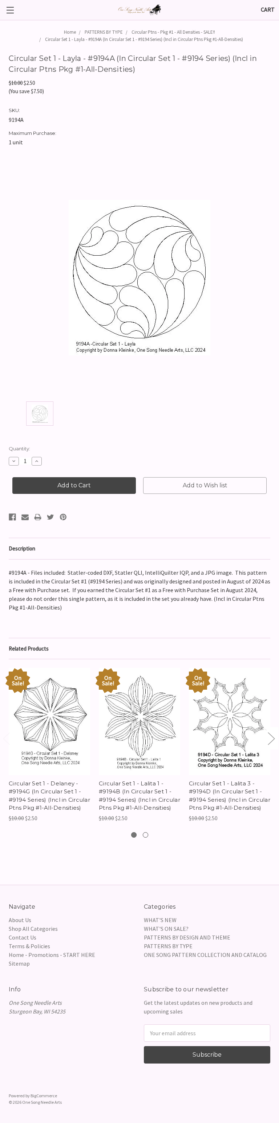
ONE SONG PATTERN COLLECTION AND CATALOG (205, 954)
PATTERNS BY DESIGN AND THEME (187, 937)
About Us (20, 920)
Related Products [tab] (29, 648)
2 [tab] (145, 835)
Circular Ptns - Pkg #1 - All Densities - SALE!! (173, 32)
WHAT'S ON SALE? (166, 928)
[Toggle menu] (10, 10)
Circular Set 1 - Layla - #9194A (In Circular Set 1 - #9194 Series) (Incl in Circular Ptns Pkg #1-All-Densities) (144, 39)
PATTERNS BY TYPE (104, 32)
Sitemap (19, 963)
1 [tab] (134, 835)
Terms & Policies (29, 946)
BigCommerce (44, 1095)
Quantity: (19, 448)
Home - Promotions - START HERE (52, 954)
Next (271, 738)
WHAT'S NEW (160, 920)
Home (70, 32)
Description (22, 548)
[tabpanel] (49, 745)
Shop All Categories (33, 928)
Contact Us (22, 937)
